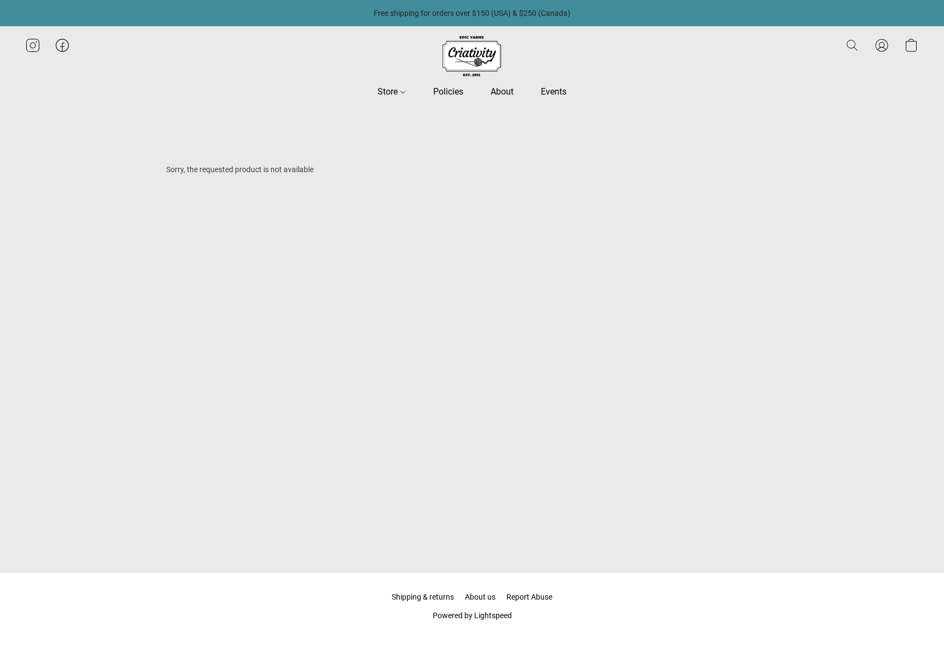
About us (480, 597)
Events (554, 91)
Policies (448, 91)
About (502, 91)
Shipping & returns (423, 597)
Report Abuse (529, 597)
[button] (471, 56)
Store (388, 91)
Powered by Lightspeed (472, 615)
